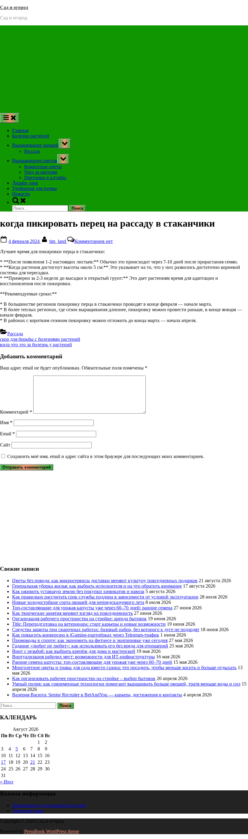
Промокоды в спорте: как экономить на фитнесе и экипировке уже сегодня (90, 640)
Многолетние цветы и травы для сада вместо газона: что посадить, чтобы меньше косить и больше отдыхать (124, 667)
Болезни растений (30, 135)
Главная (20, 130)
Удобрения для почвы (34, 188)
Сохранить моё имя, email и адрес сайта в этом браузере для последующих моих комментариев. (105, 456)
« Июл (6, 781)
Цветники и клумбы (45, 177)
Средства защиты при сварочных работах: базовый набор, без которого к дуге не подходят (105, 629)
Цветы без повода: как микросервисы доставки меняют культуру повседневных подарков (104, 580)
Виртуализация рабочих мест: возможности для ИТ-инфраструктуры (83, 656)
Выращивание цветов (34, 160)
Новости (21, 193)
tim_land (58, 241)
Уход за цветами (40, 172)
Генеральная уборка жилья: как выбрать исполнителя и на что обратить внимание (97, 586)
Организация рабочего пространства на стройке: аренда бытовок (79, 618)
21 (32, 762)
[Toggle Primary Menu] (9, 118)
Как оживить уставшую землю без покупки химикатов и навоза (78, 591)
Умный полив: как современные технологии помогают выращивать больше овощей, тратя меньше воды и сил (126, 683)
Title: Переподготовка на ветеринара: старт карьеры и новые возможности (89, 624)
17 (3, 762)
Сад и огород (14, 7)
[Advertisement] (124, 67)
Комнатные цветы (43, 166)
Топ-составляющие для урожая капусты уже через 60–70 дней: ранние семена (92, 607)
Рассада (32, 151)
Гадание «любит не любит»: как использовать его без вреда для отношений (90, 645)
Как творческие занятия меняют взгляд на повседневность (72, 613)
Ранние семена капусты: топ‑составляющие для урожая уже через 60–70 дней (92, 662)
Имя (6, 422)
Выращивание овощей (35, 145)
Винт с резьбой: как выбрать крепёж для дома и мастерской (73, 651)
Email (7, 433)
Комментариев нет (93, 241)
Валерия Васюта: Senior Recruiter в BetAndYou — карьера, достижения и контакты (97, 694)
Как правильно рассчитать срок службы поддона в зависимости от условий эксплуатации (105, 596)
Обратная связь (28, 810)
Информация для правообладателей (49, 805)
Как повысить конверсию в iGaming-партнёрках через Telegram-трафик (85, 634)
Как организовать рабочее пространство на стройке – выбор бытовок (83, 678)
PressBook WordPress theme (51, 831)
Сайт (5, 444)
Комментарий (16, 412)
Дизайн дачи (25, 183)
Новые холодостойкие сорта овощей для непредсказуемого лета (78, 602)
